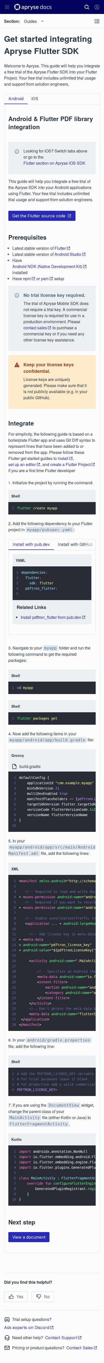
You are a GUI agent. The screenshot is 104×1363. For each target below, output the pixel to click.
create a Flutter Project (70, 464)
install (63, 458)
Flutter (60, 248)
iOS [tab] (35, 98)
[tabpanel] (52, 676)
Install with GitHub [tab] (75, 544)
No (47, 1296)
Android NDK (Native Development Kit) (47, 266)
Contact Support (61, 1337)
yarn (45, 278)
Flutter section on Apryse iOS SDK (54, 163)
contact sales (35, 328)
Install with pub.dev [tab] (31, 544)
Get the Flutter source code (38, 215)
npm (27, 278)
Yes (19, 1296)
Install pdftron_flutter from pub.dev (51, 617)
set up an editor (22, 464)
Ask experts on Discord (26, 1327)
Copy (85, 505)
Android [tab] (15, 98)
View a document (28, 1237)
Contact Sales (79, 1347)
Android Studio (68, 254)
